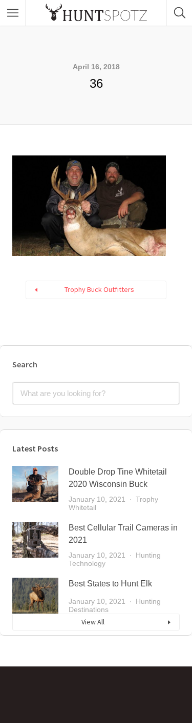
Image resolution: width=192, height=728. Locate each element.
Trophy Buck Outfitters (99, 289)
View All (92, 621)
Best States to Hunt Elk (110, 583)
